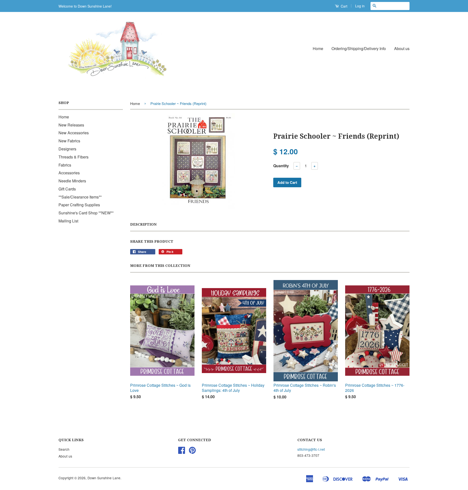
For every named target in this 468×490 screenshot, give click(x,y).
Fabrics (64, 165)
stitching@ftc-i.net (311, 449)
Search (63, 449)
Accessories (69, 173)
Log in (360, 5)
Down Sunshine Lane (104, 477)
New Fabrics (69, 141)
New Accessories (73, 133)
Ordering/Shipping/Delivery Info (359, 48)
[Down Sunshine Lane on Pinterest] (192, 451)
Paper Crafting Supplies (79, 205)
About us (402, 48)
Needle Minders (72, 181)
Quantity (281, 165)
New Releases (71, 125)
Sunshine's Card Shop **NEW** (86, 213)
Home (318, 48)
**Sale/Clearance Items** (80, 197)
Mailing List (68, 221)
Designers (67, 149)
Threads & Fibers (73, 157)
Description (143, 224)
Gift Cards (67, 189)
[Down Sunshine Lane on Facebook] (181, 451)
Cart (343, 6)
